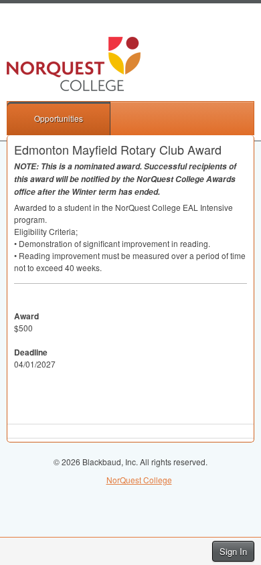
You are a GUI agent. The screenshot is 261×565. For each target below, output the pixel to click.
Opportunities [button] (58, 118)
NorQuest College (139, 479)
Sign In (233, 551)
